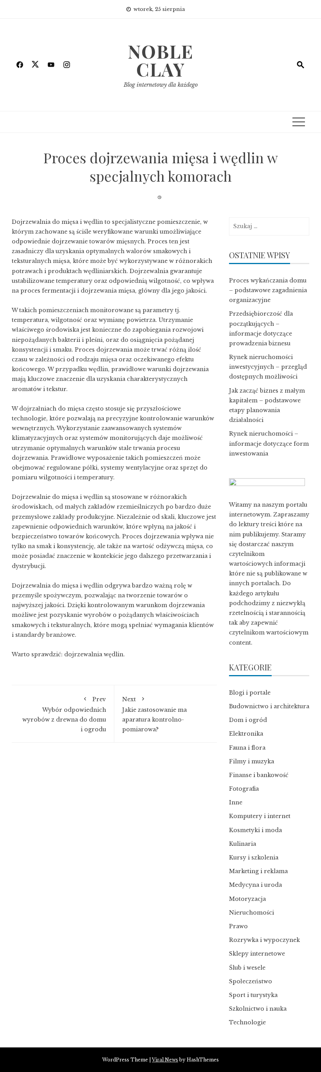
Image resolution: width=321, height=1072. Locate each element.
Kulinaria (242, 843)
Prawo (238, 926)
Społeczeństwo (250, 981)
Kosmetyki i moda (255, 830)
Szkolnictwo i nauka (258, 1008)
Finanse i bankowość (259, 775)
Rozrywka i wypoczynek (264, 939)
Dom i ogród (248, 720)
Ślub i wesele (247, 967)
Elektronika (246, 733)
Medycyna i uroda (255, 884)
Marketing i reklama (258, 871)
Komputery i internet (259, 816)
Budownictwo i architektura (269, 706)
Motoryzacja (247, 898)
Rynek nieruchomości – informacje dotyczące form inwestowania (269, 443)
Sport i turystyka (253, 995)
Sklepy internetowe (257, 953)
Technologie (247, 1022)
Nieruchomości (251, 912)
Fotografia (244, 788)
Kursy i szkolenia (253, 857)
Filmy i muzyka (251, 761)
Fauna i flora (247, 747)
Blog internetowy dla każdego (161, 84)
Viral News (165, 1060)
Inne (235, 802)
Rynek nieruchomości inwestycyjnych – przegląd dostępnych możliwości (268, 367)
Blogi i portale (250, 692)
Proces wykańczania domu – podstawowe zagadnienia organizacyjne (268, 290)
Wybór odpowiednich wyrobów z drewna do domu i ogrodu (64, 714)
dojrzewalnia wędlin (93, 654)
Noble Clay (160, 60)
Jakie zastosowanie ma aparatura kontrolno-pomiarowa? (154, 714)
